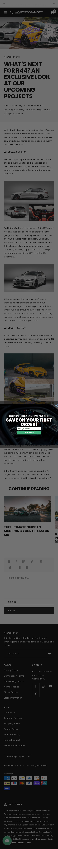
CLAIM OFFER (29, 433)
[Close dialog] (57, 405)
